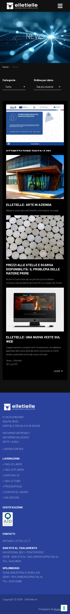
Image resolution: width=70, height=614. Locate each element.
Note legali (11, 441)
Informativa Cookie (16, 437)
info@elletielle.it (16, 540)
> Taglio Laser (12, 464)
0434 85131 (15, 561)
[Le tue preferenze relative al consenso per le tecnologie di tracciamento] (64, 608)
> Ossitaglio (11, 475)
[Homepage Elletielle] (20, 407)
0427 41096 (15, 581)
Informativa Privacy (16, 432)
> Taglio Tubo (11, 480)
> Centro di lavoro (15, 491)
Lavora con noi (13, 448)
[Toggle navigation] (60, 6)
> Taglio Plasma (13, 469)
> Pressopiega (12, 486)
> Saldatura (11, 497)
